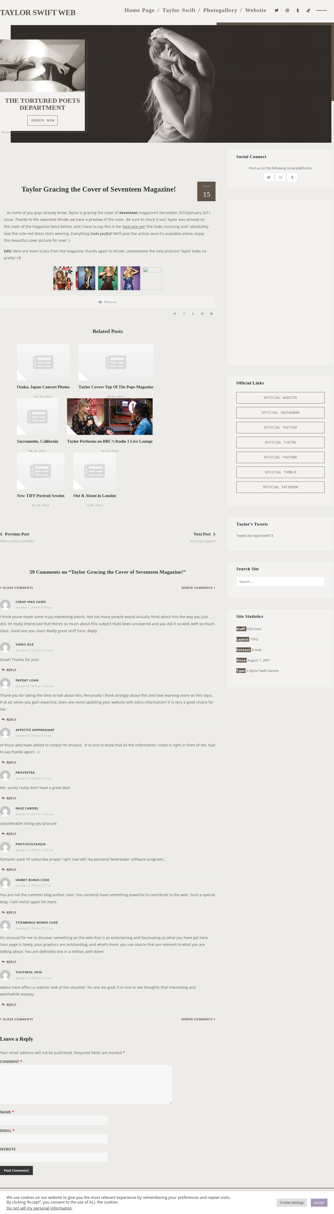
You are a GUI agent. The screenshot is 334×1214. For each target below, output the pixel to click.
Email (7, 1131)
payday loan (27, 680)
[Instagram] (287, 10)
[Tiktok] (308, 10)
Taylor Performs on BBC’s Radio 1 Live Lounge (110, 441)
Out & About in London (94, 495)
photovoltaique (31, 844)
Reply (92, 630)
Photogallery (220, 10)
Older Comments (18, 588)
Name (7, 1112)
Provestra (25, 772)
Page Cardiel (27, 808)
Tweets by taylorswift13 (254, 535)
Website (255, 10)
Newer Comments (197, 588)
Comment (11, 1062)
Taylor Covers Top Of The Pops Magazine (116, 387)
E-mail (256, 649)
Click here (253, 628)
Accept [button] (319, 1202)
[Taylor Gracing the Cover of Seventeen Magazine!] (175, 313)
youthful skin (29, 972)
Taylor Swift (179, 10)
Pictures (110, 302)
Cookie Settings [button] (292, 1202)
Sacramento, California (37, 441)
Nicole (62, 219)
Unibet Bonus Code (33, 880)
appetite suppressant (35, 730)
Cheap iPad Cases (31, 602)
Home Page (139, 10)
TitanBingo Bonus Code (37, 922)
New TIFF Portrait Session (40, 495)
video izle (25, 644)
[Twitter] (276, 10)
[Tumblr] (298, 10)
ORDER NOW (43, 120)
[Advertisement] (108, 161)
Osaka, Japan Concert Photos (43, 387)
